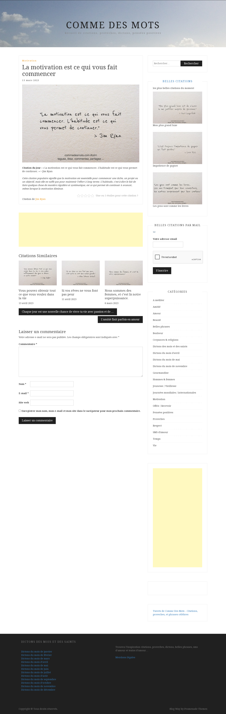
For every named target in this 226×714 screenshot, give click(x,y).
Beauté (157, 320)
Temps (156, 439)
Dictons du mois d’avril (34, 662)
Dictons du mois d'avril (166, 353)
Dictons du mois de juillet (36, 672)
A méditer (158, 300)
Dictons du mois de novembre (170, 366)
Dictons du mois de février (36, 655)
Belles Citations (178, 81)
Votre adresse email (165, 239)
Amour (157, 313)
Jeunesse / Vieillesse (164, 386)
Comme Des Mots (113, 25)
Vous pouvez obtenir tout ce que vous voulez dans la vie (37, 294)
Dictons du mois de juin (35, 669)
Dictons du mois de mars (35, 658)
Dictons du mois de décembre (38, 689)
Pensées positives (163, 412)
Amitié (156, 307)
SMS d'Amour (160, 432)
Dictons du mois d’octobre (36, 682)
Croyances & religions (165, 340)
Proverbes (159, 419)
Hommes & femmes (164, 379)
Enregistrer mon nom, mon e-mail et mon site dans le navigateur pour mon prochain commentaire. (81, 411)
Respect (157, 425)
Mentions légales (125, 657)
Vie (155, 445)
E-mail (24, 393)
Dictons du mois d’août (34, 676)
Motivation (29, 60)
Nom (22, 384)
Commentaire (28, 344)
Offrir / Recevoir (162, 406)
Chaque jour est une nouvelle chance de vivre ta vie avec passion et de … (68, 311)
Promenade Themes (195, 709)
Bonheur (158, 333)
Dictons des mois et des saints (170, 346)
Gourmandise (161, 373)
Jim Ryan (40, 199)
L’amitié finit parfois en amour (120, 319)
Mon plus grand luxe (165, 125)
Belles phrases (161, 326)
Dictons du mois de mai (166, 359)
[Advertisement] (81, 230)
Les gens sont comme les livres (170, 206)
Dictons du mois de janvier (36, 651)
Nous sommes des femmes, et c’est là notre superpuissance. (123, 294)
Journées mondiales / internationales (174, 392)
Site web (24, 402)
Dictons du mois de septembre (38, 679)
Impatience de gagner (165, 165)
